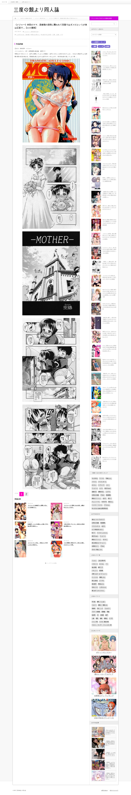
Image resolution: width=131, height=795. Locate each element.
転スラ (93, 533)
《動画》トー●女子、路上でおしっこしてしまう (110, 754)
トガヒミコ (95, 564)
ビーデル (101, 580)
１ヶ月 (101, 46)
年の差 (93, 601)
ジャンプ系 (95, 621)
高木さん (110, 501)
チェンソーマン (96, 501)
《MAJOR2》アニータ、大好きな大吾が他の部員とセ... (74, 525)
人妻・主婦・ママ (57, 34)
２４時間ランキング (98, 42)
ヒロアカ (108, 491)
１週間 (94, 46)
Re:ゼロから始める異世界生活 (100, 508)
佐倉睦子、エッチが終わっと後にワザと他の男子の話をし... (38, 525)
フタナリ (94, 605)
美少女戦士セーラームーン (99, 543)
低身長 (93, 615)
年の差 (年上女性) (46, 34)
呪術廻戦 (108, 495)
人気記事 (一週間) (14, 1)
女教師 (102, 615)
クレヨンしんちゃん (102, 533)
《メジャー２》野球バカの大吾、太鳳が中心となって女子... (74, 506)
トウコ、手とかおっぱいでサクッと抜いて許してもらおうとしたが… (109, 53)
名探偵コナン (95, 546)
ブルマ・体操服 (96, 611)
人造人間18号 (101, 560)
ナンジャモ (95, 577)
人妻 (93, 618)
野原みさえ (101, 584)
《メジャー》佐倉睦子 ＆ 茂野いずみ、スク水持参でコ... (38, 506)
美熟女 (105, 618)
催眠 (101, 618)
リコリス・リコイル (97, 505)
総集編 (103, 611)
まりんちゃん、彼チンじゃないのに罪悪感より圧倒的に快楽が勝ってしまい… (109, 67)
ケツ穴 (111, 618)
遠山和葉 (94, 567)
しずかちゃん (102, 587)
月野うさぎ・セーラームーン (99, 574)
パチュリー (95, 570)
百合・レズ (100, 608)
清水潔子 (94, 584)
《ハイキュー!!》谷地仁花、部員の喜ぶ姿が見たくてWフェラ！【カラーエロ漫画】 (109, 277)
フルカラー (107, 608)
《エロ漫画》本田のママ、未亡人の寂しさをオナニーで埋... (74, 544)
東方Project (108, 488)
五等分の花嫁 (95, 495)
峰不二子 (100, 567)
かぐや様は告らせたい (97, 529)
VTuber (102, 495)
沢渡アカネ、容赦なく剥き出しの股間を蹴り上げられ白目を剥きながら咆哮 (109, 81)
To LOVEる (95, 478)
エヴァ (101, 488)
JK (98, 615)
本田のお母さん (35, 34)
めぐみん (101, 564)
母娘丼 (93, 608)
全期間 (107, 46)
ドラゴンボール (102, 481)
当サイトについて (114, 790)
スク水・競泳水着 (104, 621)
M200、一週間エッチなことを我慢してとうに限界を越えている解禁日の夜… (109, 179)
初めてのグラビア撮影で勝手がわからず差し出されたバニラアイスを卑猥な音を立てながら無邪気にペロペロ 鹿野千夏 (109, 293)
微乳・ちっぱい (101, 601)
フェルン (94, 560)
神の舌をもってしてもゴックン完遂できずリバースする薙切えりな (109, 459)
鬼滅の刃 (94, 491)
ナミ (107, 564)
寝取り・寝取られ (102, 605)
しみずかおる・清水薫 (23, 34)
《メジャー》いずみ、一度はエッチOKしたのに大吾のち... (38, 544)
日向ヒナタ (95, 587)
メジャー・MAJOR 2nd (31, 31)
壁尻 (97, 618)
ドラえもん (107, 505)
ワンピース (95, 488)
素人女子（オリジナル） (98, 590)
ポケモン (94, 485)
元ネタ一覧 (4, 1)
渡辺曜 (101, 570)
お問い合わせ (104, 790)
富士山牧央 (95, 580)
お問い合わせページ (26, 1)
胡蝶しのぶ (102, 577)
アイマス (101, 478)
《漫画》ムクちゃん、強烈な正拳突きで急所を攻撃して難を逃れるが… (110, 765)
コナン (108, 485)
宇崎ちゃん (108, 478)
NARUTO (104, 501)
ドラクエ (94, 481)
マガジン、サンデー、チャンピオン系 (101, 625)
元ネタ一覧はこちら (97, 549)
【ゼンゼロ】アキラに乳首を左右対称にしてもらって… (110, 732)
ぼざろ (104, 498)
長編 (108, 611)
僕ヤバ (109, 498)
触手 (106, 615)
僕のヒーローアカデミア (98, 519)
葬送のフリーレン (96, 498)
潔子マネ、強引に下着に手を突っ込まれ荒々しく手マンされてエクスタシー (109, 207)
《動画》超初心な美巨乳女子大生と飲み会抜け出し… (110, 743)
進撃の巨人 (101, 491)
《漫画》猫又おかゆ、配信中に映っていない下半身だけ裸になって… (110, 775)
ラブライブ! (101, 485)
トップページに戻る (52, 563)
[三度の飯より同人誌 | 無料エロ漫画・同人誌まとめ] (39, 10)
